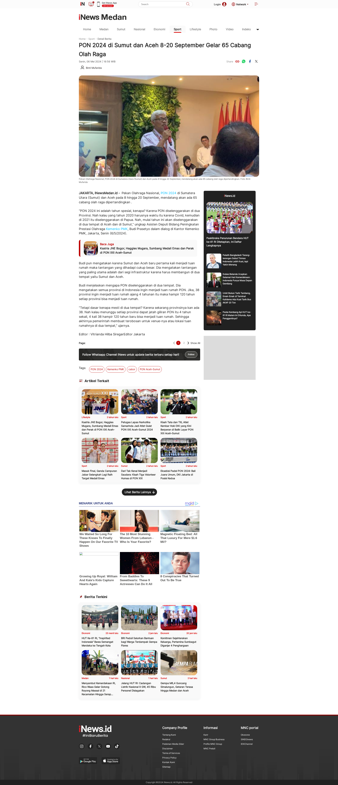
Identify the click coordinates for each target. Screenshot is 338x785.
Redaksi (166, 739)
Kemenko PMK (117, 229)
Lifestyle (195, 29)
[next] (188, 343)
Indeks (246, 29)
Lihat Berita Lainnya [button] (138, 492)
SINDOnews (247, 739)
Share (229, 61)
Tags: (82, 368)
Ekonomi (159, 29)
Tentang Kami (169, 734)
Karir (206, 734)
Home (87, 29)
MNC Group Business (214, 739)
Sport (177, 29)
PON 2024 (168, 193)
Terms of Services (171, 753)
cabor (132, 369)
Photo (213, 29)
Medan (103, 29)
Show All (195, 343)
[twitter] (256, 61)
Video (230, 29)
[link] (237, 61)
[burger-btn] (256, 4)
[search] (188, 4)
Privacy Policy (169, 757)
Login (217, 4)
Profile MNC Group (213, 744)
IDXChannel (247, 744)
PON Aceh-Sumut (150, 369)
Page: (82, 343)
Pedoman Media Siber (173, 744)
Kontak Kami (168, 762)
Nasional (139, 29)
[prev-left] (174, 343)
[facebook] (250, 61)
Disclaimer (167, 748)
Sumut (121, 29)
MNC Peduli (209, 748)
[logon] (82, 4)
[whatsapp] (243, 61)
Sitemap (166, 766)
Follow (191, 354)
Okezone (245, 734)
